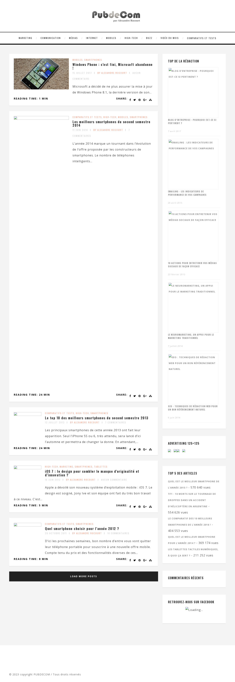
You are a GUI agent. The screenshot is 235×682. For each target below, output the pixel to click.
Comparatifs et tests (201, 38)
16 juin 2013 (53, 479)
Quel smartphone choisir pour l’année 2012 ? (82, 528)
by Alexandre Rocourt (112, 72)
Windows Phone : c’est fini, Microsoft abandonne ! (113, 66)
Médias (73, 37)
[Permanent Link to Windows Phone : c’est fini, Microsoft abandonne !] (41, 88)
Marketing (25, 37)
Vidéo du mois (170, 37)
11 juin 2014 (80, 129)
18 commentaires (118, 533)
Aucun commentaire (114, 479)
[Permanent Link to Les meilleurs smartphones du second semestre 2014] (41, 119)
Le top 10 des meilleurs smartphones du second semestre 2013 (97, 417)
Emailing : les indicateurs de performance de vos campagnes (187, 193)
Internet (92, 37)
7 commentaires (115, 422)
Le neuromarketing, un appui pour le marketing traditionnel (191, 336)
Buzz (149, 37)
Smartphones (93, 59)
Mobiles (111, 37)
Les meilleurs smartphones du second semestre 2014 (111, 123)
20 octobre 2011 (56, 533)
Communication (51, 37)
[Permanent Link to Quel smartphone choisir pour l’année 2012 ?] (27, 525)
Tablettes (101, 466)
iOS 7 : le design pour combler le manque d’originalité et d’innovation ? (92, 473)
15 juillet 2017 (82, 72)
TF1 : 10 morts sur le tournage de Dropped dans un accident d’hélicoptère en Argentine (192, 500)
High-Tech (131, 37)
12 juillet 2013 (55, 422)
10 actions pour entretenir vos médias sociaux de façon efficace (192, 264)
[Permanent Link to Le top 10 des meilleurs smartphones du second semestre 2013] (27, 415)
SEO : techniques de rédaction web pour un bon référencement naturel (193, 408)
